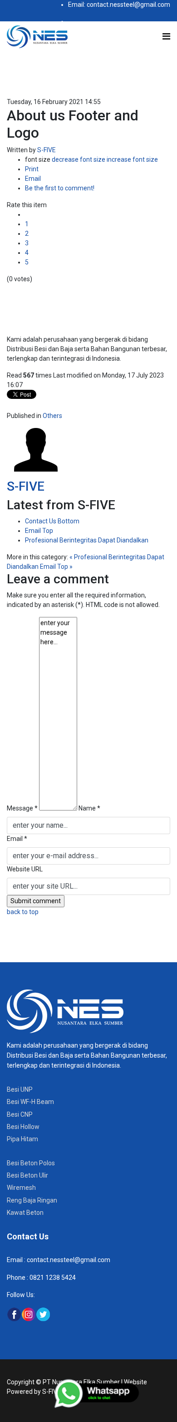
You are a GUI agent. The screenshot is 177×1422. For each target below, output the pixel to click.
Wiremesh (21, 1187)
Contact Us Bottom (52, 521)
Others (52, 415)
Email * (17, 838)
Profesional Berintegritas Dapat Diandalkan (86, 540)
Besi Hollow (23, 1126)
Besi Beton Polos (31, 1163)
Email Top (39, 530)
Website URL (25, 869)
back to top (23, 911)
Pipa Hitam (22, 1139)
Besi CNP (20, 1114)
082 (34, 1277)
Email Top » (56, 566)
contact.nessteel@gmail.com (68, 1259)
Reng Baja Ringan (32, 1200)
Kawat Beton (25, 1212)
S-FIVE (46, 150)
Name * (89, 808)
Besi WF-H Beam (30, 1101)
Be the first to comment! (59, 188)
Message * (22, 808)
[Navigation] (166, 36)
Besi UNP (20, 1089)
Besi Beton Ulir (27, 1175)
